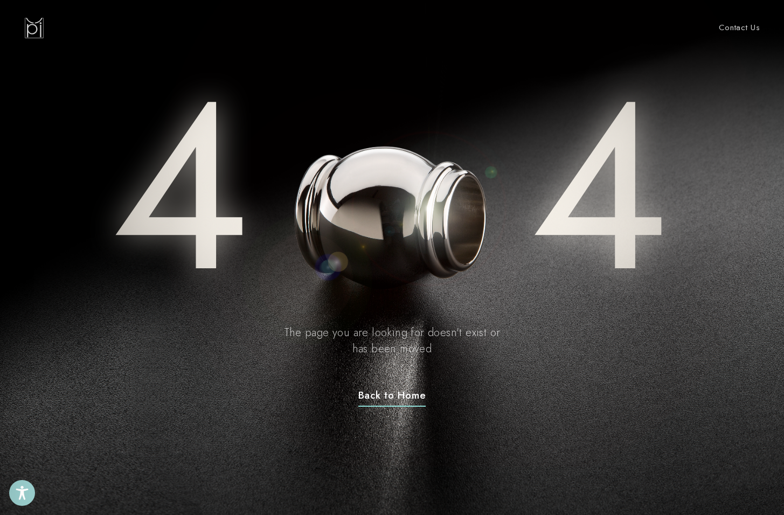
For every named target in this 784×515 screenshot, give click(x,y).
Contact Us (739, 27)
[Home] (34, 28)
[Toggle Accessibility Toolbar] (22, 493)
